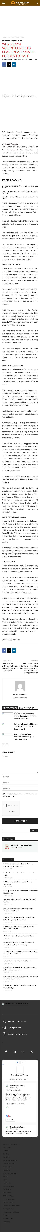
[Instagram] (14, 1052)
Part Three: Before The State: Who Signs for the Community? (17, 883)
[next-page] (7, 744)
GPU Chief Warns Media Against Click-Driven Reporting (19, 936)
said (19, 212)
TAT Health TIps (8, 1196)
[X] (9, 64)
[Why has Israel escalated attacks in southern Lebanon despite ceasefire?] (7, 716)
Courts (5, 1176)
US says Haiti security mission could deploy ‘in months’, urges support (20, 192)
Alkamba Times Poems (10, 1173)
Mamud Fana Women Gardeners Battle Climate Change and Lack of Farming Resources (19, 969)
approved (14, 150)
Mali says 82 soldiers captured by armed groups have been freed (25, 736)
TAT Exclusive (7, 1193)
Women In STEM (8, 1218)
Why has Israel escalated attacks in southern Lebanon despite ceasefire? (25, 716)
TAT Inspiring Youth (9, 1199)
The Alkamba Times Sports (11, 1206)
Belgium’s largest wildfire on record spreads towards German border (25, 726)
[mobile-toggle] (3, 3)
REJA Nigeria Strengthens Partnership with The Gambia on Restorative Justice (20, 892)
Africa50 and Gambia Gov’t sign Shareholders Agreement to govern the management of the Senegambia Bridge (29, 668)
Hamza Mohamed (11, 144)
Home (4, 37)
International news (13, 37)
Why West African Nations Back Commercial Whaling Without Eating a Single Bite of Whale (19, 919)
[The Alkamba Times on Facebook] (20, 1069)
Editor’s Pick (7, 1183)
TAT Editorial (7, 1189)
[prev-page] (3, 744)
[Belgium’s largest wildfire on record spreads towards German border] (7, 726)
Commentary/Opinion (10, 1160)
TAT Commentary (8, 1186)
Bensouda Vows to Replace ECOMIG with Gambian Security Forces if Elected (18, 910)
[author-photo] (20, 691)
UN (7, 277)
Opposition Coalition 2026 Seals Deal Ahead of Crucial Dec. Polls (19, 901)
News (20, 40)
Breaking (6, 1154)
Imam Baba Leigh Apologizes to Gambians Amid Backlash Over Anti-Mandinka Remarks (20, 978)
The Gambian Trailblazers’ (11, 1212)
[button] (37, 3)
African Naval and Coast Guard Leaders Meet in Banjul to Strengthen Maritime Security (20, 953)
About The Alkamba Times (11, 1144)
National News (7, 1167)
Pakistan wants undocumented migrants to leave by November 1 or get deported (10, 667)
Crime (5, 1180)
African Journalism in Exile (21, 845)
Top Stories (6, 1170)
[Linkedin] (14, 64)
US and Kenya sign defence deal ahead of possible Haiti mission (20, 197)
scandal (12, 583)
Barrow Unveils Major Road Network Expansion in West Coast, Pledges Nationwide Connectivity (19, 944)
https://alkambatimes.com (20, 697)
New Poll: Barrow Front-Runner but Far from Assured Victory (18, 874)
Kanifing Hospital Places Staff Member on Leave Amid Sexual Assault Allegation (19, 928)
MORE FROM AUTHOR (26, 708)
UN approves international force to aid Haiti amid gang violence (20, 186)
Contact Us (6, 1157)
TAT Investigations (8, 1202)
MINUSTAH (11, 610)
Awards (5, 1151)
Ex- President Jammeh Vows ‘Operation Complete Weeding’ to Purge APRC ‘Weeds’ (18, 865)
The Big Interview (8, 1209)
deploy (32, 506)
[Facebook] (4, 64)
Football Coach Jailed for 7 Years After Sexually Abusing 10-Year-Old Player (19, 987)
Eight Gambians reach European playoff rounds (17, 961)
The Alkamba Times (10, 59)
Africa (23, 37)
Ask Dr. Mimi (7, 1147)
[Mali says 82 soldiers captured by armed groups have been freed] (7, 737)
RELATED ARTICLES (10, 708)
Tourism (5, 1215)
